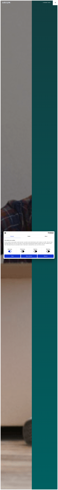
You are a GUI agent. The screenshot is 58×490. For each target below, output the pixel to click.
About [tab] (46, 236)
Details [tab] (29, 236)
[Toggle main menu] (55, 2)
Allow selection (29, 256)
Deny (12, 256)
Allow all (45, 256)
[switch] (22, 251)
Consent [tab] (12, 236)
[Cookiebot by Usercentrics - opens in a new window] (49, 233)
